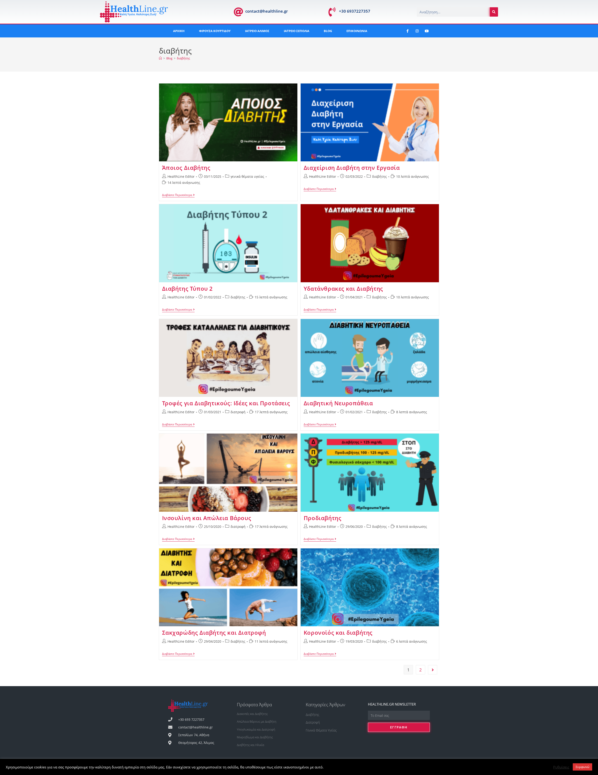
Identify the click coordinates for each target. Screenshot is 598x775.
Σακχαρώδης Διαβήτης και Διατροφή (214, 632)
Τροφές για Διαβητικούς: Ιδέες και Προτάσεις (226, 403)
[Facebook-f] (407, 30)
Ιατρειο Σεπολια (296, 31)
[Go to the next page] (432, 669)
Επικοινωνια (356, 31)
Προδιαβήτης (323, 518)
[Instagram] (416, 30)
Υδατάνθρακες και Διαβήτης (343, 288)
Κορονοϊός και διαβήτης (338, 632)
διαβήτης (183, 58)
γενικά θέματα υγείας (247, 176)
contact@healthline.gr (266, 11)
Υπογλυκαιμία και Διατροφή (256, 729)
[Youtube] (426, 30)
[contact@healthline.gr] (238, 12)
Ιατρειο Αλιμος (257, 31)
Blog (328, 31)
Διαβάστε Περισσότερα (178, 195)
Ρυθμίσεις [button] (561, 767)
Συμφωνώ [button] (582, 767)
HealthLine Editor (181, 176)
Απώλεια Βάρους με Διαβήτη (256, 721)
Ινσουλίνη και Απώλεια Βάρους (206, 518)
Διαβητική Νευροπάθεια (338, 403)
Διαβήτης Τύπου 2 (187, 288)
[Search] (494, 12)
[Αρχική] (160, 58)
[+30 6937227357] (332, 12)
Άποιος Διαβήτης (186, 167)
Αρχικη (179, 31)
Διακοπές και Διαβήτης (252, 714)
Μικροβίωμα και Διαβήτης (255, 737)
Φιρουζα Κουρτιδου (215, 31)
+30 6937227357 (354, 11)
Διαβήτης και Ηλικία (250, 745)
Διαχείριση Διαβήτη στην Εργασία (352, 167)
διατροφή (238, 412)
